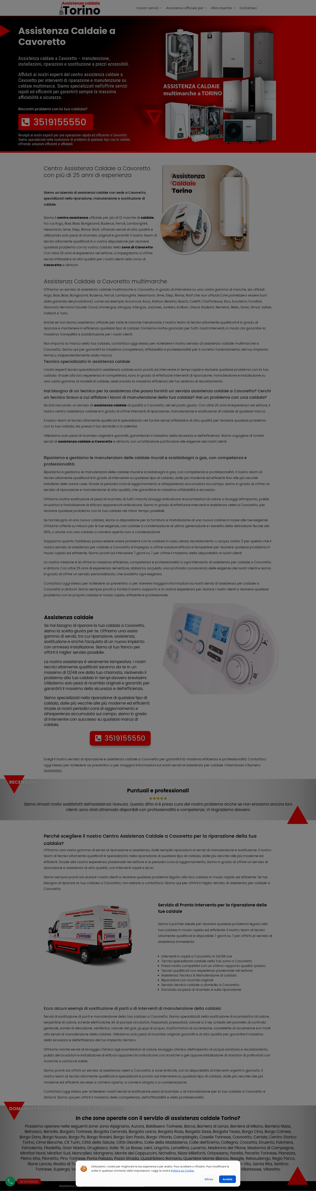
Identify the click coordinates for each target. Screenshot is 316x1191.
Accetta (227, 1179)
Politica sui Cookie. (182, 1170)
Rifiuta (209, 1179)
